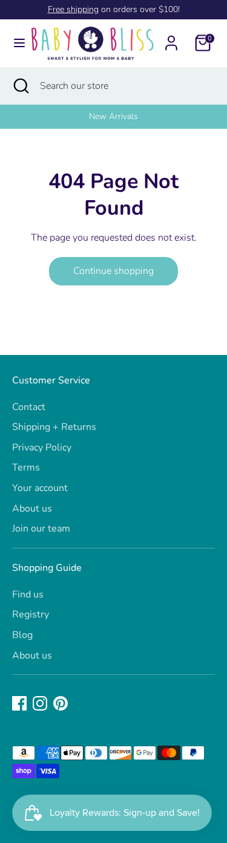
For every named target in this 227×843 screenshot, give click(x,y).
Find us (28, 594)
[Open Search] (20, 86)
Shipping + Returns (54, 427)
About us (32, 508)
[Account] (171, 38)
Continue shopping (113, 271)
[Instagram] (40, 703)
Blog (22, 635)
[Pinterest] (60, 703)
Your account (40, 488)
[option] (113, 117)
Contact (28, 407)
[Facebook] (19, 703)
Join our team (41, 528)
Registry (30, 614)
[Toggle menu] (14, 43)
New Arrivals (113, 116)
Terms (26, 467)
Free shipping (73, 9)
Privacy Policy (41, 447)
